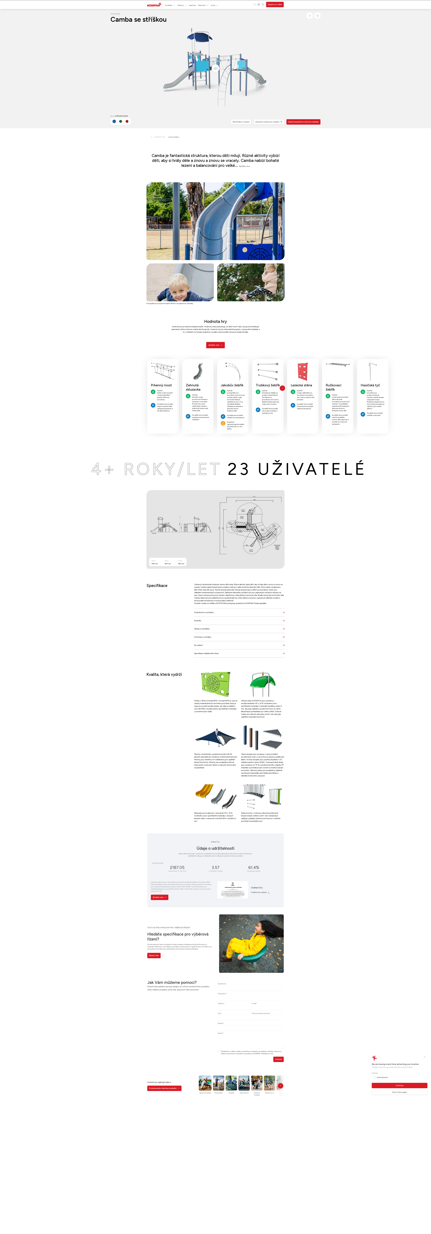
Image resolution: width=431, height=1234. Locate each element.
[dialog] (215, 617)
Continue (400, 1085)
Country (375, 1073)
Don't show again (399, 1092)
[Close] (424, 1057)
